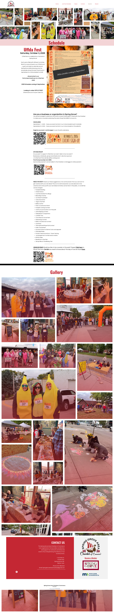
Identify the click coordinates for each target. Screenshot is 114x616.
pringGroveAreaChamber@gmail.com (54, 567)
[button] (71, 72)
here (51, 130)
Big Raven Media (57, 588)
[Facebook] (17, 572)
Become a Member (91, 558)
